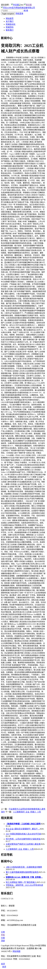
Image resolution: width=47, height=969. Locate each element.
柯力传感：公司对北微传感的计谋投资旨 (23, 839)
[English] (28, 5)
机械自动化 (10, 24)
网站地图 (16, 951)
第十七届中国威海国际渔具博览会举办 (22, 872)
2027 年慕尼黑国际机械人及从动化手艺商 (23, 834)
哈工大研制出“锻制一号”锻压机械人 (21, 882)
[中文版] (15, 5)
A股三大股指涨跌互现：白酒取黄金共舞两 (24, 867)
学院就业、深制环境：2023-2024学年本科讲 (24, 885)
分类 (3, 938)
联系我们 (9, 30)
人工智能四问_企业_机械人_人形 (27, 812)
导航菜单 (19, 14)
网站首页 (9, 18)
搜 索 (26, 11)
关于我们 (9, 21)
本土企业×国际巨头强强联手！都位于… (23, 829)
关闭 (4, 967)
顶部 (3, 941)
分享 (3, 932)
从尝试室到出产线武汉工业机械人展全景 (23, 844)
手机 (3, 935)
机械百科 (9, 27)
